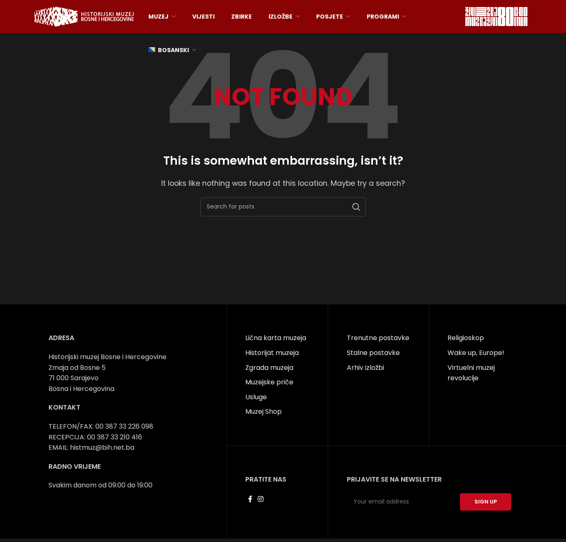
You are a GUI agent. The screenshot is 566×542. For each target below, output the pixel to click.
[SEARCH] (356, 206)
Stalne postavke (373, 352)
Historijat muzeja (272, 352)
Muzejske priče (269, 382)
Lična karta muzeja (275, 338)
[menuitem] (172, 50)
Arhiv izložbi (365, 367)
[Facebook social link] (250, 499)
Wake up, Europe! (475, 352)
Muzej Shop (263, 411)
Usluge (256, 397)
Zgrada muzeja (269, 367)
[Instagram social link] (260, 499)
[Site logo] (84, 16)
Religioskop (465, 338)
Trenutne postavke (378, 338)
